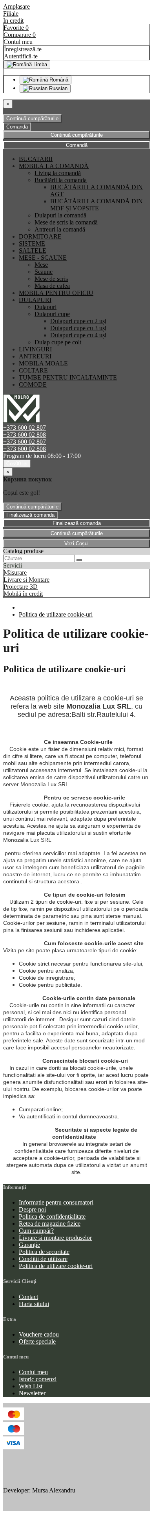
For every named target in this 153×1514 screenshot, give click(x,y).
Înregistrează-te (23, 49)
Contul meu (33, 1372)
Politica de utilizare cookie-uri (56, 614)
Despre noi (32, 1209)
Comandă (17, 127)
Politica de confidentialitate (52, 1216)
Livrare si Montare (26, 579)
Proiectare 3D (21, 586)
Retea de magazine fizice (49, 1223)
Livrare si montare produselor (55, 1237)
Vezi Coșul (76, 543)
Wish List (30, 1386)
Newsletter (32, 1393)
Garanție (29, 1244)
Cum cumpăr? (36, 1230)
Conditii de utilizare (43, 1258)
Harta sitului (34, 1304)
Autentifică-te (21, 56)
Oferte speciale (37, 1341)
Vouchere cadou (39, 1334)
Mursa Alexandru (53, 1490)
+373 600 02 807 (24, 427)
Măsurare (15, 572)
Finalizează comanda (30, 515)
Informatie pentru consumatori (56, 1202)
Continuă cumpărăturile (32, 118)
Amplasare (16, 6)
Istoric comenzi (37, 1379)
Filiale (10, 13)
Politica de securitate (44, 1251)
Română (58, 80)
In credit (13, 20)
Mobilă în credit (23, 593)
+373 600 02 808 (24, 434)
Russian (57, 88)
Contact (28, 1296)
